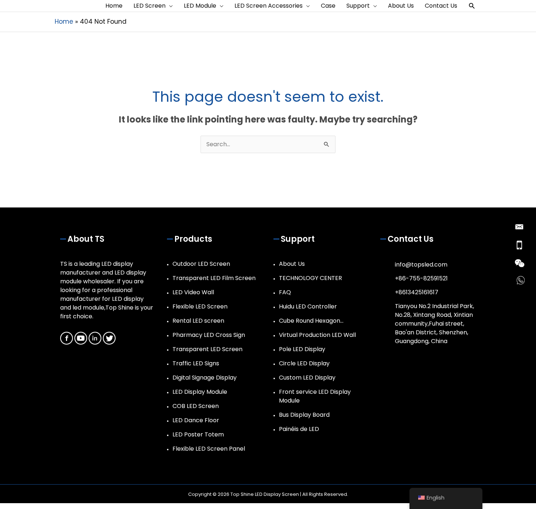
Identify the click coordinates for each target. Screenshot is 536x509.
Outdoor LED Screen (201, 264)
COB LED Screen (195, 406)
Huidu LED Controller (308, 306)
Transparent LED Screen (207, 349)
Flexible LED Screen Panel (208, 448)
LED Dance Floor (195, 420)
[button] (472, 6)
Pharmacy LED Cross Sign (208, 335)
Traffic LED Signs (195, 363)
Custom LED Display (307, 377)
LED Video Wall (193, 292)
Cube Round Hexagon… (311, 320)
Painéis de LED (299, 429)
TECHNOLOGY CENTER (310, 278)
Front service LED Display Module (315, 396)
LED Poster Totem (198, 434)
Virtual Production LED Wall (317, 335)
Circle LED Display (304, 363)
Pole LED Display (302, 349)
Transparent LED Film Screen (214, 278)
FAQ (285, 292)
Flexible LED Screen (200, 306)
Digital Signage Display (204, 377)
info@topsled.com (421, 264)
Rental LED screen (198, 320)
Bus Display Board (304, 415)
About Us (292, 264)
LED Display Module (199, 392)
